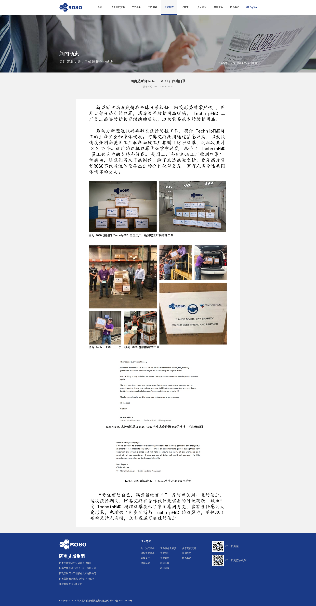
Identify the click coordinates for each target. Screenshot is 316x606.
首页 (100, 7)
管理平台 (218, 7)
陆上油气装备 (148, 548)
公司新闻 (252, 63)
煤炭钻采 (145, 563)
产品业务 (136, 7)
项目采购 (165, 563)
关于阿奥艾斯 (118, 7)
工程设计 (165, 553)
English (253, 7)
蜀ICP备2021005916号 (121, 600)
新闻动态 (169, 7)
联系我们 (234, 7)
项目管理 (165, 568)
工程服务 (152, 7)
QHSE (186, 7)
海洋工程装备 (148, 553)
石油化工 (145, 558)
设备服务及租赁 (168, 548)
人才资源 (202, 7)
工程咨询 (165, 558)
